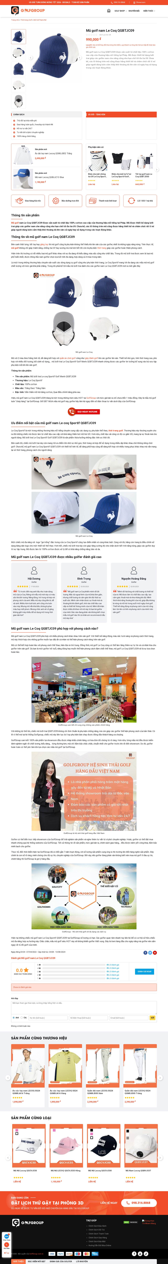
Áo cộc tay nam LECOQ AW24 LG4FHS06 (101, 1092)
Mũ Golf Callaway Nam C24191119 (135, 1171)
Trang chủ (109, 11)
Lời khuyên (82, 1261)
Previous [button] (31, 58)
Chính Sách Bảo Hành (97, 1226)
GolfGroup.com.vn (36, 1254)
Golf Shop (120, 11)
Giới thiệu (18, 1261)
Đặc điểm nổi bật (37, 1261)
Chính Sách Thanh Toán (99, 1234)
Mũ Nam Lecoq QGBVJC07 (62, 1170)
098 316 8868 (119, 2)
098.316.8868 (141, 1202)
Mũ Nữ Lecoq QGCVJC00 (24, 1170)
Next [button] (79, 58)
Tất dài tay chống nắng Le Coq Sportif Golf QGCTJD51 (144, 175)
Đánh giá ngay (144, 972)
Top (7, 1253)
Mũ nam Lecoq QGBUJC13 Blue (49, 177)
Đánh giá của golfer (61, 1261)
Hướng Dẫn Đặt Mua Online (100, 1245)
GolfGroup (91, 398)
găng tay (44, 244)
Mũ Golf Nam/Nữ (40, 20)
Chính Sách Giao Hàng (98, 1238)
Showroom (140, 2)
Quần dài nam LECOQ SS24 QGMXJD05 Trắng (63, 1092)
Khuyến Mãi (134, 11)
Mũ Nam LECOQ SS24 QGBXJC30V (97, 1171)
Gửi (152, 1018)
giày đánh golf (91, 358)
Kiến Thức (148, 11)
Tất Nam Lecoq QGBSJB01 (94, 175)
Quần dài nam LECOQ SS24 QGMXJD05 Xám (25, 1092)
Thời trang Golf (26, 20)
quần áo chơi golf (68, 358)
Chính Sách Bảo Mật (97, 1241)
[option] (55, 56)
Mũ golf (15, 223)
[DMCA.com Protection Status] (130, 1222)
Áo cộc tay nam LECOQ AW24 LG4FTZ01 (139, 1092)
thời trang (101, 248)
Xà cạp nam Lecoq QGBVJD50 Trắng (119, 175)
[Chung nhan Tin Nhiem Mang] (149, 1222)
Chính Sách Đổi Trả (96, 1230)
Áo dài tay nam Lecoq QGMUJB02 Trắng (53, 153)
